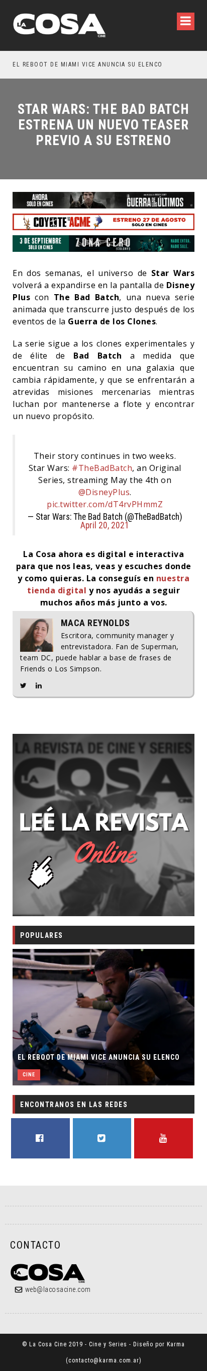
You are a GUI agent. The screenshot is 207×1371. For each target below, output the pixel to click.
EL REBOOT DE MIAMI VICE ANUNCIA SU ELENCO (83, 64)
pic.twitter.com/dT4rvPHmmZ (105, 504)
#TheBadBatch (102, 467)
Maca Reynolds (95, 623)
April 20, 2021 (104, 525)
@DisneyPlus (104, 492)
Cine (29, 1074)
